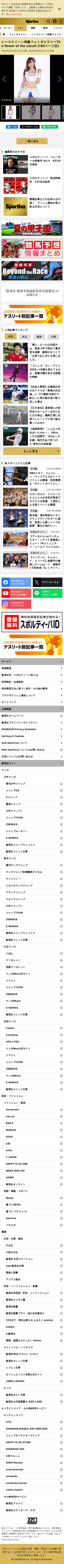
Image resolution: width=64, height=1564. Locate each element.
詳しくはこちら (14, 13)
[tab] (8, 28)
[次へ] (4, 79)
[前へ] (59, 79)
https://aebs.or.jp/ (11, 1539)
